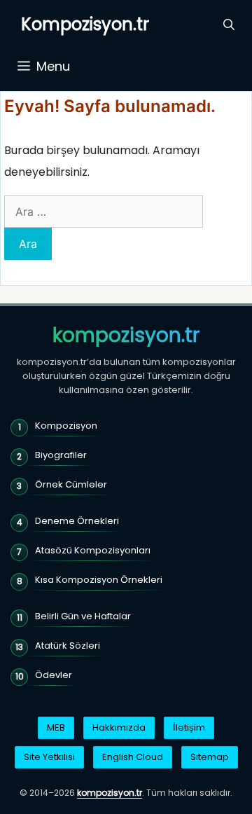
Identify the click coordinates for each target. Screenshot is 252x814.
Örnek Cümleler (71, 484)
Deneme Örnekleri (77, 520)
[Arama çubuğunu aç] (228, 25)
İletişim (189, 727)
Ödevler (53, 675)
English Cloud (132, 757)
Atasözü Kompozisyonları (92, 550)
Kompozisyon (66, 425)
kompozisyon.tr (126, 335)
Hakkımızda (119, 727)
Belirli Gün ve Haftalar (83, 616)
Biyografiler (61, 455)
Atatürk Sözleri (67, 645)
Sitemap (209, 757)
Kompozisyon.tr (85, 24)
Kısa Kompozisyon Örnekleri (98, 579)
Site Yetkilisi (49, 757)
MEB (56, 727)
